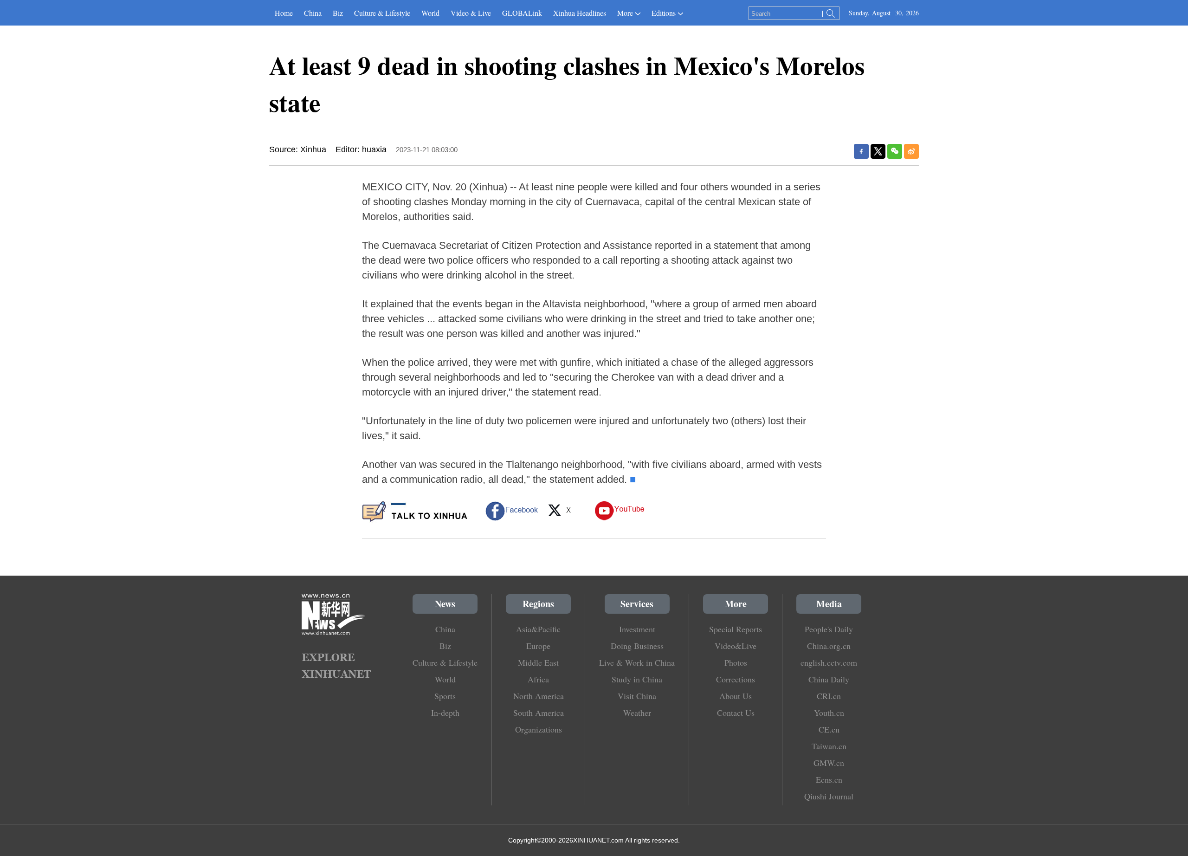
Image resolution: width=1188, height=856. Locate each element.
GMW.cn (829, 762)
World (430, 13)
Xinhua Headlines (579, 13)
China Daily (828, 679)
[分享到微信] (894, 151)
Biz (338, 13)
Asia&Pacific (538, 629)
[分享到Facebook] (861, 151)
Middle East (538, 662)
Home (284, 13)
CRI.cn (829, 695)
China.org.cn (829, 645)
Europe (538, 645)
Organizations (538, 729)
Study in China (637, 679)
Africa (538, 679)
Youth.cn (829, 712)
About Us (735, 695)
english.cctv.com (829, 662)
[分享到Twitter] (878, 151)
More (625, 13)
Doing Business (637, 645)
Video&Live (735, 645)
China (313, 13)
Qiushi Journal (828, 796)
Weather (637, 712)
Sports (445, 695)
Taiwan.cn (829, 746)
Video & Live (471, 13)
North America (538, 695)
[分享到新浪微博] (911, 151)
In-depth (445, 712)
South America (538, 712)
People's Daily (829, 629)
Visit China (637, 695)
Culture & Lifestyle (382, 13)
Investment (637, 629)
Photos (735, 662)
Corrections (735, 679)
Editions (664, 13)
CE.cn (829, 729)
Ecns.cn (829, 779)
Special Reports (735, 629)
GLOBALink (522, 13)
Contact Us (736, 712)
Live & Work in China (637, 662)
